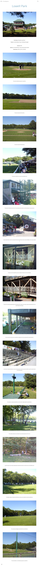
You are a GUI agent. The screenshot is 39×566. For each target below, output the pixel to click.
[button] (1, 1)
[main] (19, 6)
